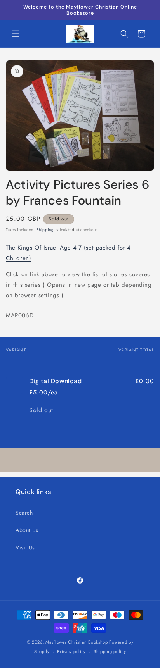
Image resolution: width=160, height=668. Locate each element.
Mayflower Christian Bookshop (76, 642)
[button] (15, 33)
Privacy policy (71, 651)
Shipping (45, 229)
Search (24, 512)
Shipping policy (110, 651)
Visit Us (25, 547)
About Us (27, 530)
